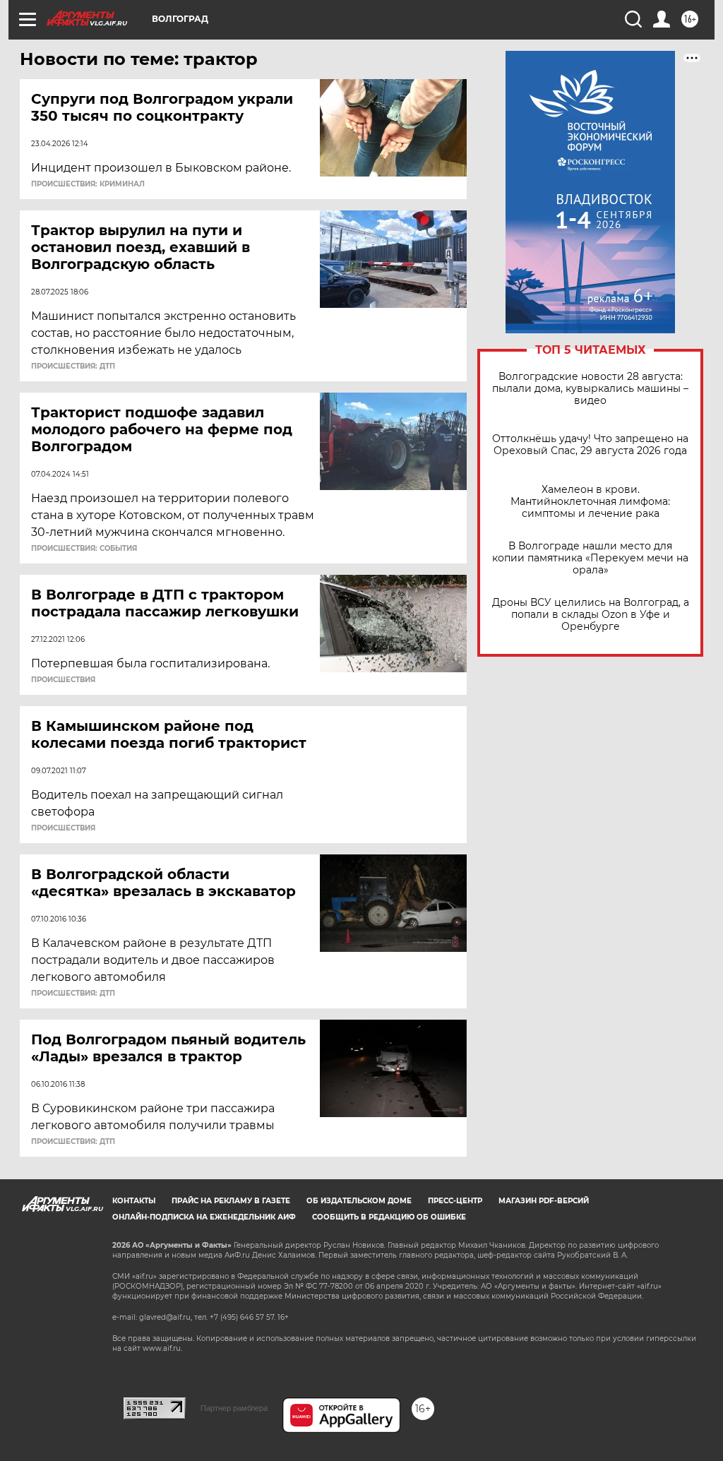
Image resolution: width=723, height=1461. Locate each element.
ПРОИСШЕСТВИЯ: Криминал (88, 184)
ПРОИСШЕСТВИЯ (63, 680)
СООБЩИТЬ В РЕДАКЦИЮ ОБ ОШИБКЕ (389, 1217)
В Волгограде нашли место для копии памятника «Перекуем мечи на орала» (590, 558)
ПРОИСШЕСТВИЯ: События (84, 548)
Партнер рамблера (234, 1408)
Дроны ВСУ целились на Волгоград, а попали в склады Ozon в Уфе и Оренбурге (590, 615)
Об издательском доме (359, 1200)
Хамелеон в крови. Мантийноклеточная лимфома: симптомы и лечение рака (590, 502)
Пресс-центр (455, 1200)
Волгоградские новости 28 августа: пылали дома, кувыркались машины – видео (590, 389)
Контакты (133, 1200)
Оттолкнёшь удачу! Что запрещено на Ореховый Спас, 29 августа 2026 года (590, 445)
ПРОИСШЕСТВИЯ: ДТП (73, 366)
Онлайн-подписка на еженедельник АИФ (204, 1217)
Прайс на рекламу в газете (231, 1200)
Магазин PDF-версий (543, 1200)
